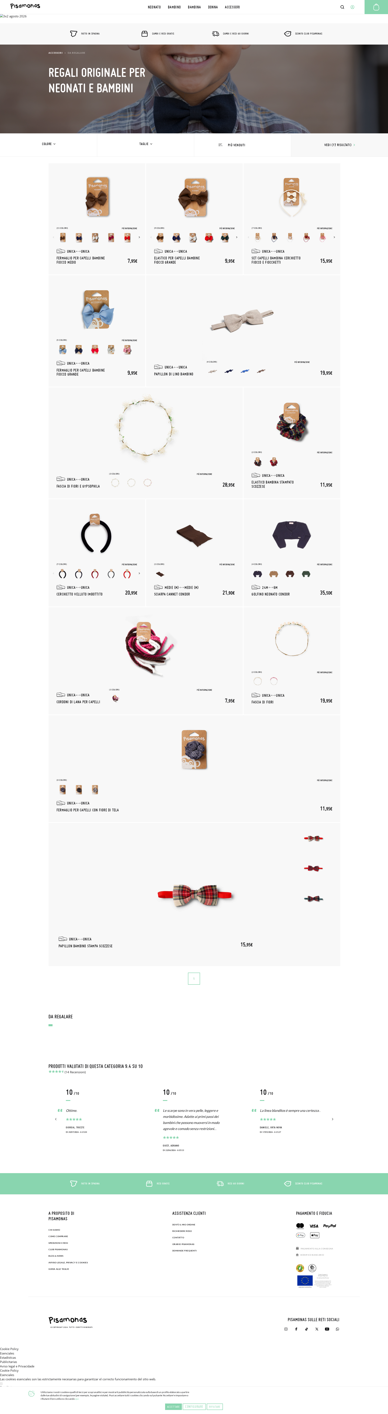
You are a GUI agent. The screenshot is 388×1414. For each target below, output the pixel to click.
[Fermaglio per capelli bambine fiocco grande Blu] (79, 349)
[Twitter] (317, 1329)
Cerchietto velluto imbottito (80, 594)
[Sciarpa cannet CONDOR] (194, 533)
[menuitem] (154, 7)
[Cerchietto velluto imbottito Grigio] (111, 574)
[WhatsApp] (337, 1329)
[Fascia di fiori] (292, 641)
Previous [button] (54, 237)
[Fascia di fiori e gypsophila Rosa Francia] (147, 483)
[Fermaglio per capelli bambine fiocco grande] (97, 309)
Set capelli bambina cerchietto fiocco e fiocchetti (276, 260)
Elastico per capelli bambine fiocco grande (177, 260)
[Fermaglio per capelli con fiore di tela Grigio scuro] (95, 789)
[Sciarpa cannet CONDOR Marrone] (160, 574)
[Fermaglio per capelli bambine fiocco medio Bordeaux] (111, 238)
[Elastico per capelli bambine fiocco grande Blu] (176, 238)
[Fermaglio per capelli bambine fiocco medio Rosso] (127, 238)
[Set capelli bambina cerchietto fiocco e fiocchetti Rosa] (322, 238)
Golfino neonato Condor (271, 594)
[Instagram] (286, 1329)
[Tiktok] (306, 1329)
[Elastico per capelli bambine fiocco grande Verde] (225, 238)
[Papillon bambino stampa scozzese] (194, 894)
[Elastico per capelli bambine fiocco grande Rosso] (209, 238)
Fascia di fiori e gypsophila (78, 486)
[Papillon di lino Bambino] (243, 320)
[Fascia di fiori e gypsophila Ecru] (131, 483)
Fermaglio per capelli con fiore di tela (88, 810)
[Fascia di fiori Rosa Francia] (274, 682)
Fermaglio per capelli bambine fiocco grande (81, 372)
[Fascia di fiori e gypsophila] (145, 432)
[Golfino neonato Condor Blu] (258, 574)
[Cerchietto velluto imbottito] (97, 533)
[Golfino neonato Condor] (292, 533)
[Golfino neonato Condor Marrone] (290, 574)
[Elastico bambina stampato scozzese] (292, 421)
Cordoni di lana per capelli (78, 702)
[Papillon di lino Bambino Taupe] (261, 371)
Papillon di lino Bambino (173, 374)
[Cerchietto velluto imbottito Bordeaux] (95, 574)
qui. (77, 1398)
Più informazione (129, 228)
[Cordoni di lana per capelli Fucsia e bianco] (115, 699)
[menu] (194, 7)
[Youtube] (327, 1329)
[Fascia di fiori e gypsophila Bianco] (115, 483)
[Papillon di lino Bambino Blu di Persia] (245, 371)
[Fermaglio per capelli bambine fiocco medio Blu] (79, 238)
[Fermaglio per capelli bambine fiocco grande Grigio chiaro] (111, 349)
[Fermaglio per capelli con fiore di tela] (194, 749)
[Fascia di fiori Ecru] (258, 682)
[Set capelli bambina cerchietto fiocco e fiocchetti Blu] (274, 238)
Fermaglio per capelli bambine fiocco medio (81, 260)
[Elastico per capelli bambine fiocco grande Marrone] (160, 238)
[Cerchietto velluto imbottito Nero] (63, 574)
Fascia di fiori (263, 702)
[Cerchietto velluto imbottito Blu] (79, 574)
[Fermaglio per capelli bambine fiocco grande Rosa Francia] (127, 349)
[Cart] (376, 7)
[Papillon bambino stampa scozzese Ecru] (313, 838)
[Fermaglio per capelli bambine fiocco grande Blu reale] (63, 349)
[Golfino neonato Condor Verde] (306, 574)
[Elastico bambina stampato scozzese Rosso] (274, 462)
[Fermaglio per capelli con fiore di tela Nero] (79, 789)
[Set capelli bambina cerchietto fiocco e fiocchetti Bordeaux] (306, 238)
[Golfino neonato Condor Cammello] (274, 574)
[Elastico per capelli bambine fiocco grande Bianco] (193, 238)
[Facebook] (296, 1329)
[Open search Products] (342, 7)
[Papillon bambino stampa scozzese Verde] (313, 899)
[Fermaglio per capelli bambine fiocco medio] (97, 197)
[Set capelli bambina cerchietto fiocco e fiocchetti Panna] (258, 238)
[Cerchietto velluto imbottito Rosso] (127, 574)
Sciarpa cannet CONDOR (172, 594)
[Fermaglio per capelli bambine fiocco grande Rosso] (95, 349)
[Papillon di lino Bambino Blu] (229, 371)
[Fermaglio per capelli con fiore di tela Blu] (63, 789)
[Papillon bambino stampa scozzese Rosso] (313, 868)
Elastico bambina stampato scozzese (273, 484)
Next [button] (139, 237)
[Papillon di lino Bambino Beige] (213, 371)
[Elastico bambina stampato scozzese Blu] (258, 462)
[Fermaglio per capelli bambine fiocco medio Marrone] (63, 238)
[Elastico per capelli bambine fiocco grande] (194, 197)
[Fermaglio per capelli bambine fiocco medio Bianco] (95, 238)
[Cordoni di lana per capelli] (145, 652)
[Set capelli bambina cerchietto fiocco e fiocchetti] (292, 197)
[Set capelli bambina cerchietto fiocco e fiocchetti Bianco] (290, 238)
